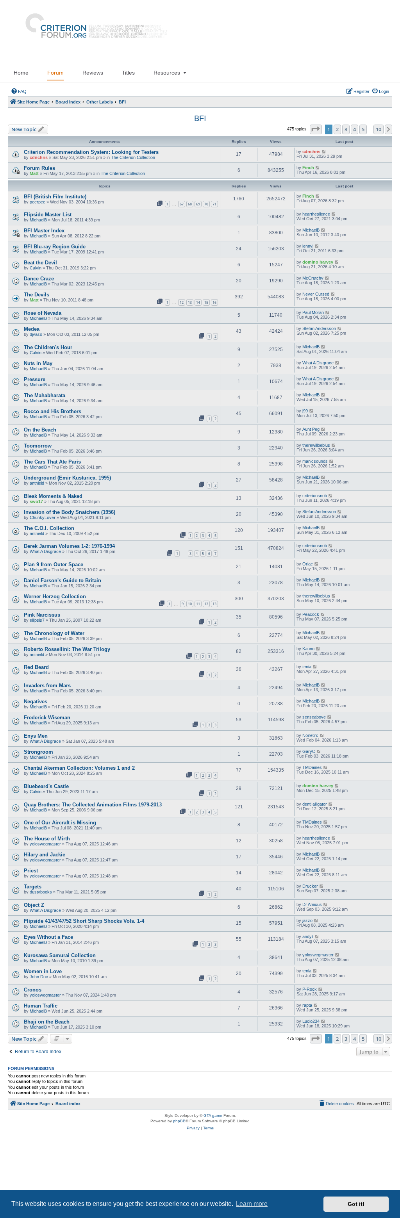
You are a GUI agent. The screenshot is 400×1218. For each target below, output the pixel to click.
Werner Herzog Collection (55, 596)
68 (190, 204)
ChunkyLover (42, 517)
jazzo (307, 920)
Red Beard (36, 667)
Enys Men (36, 736)
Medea (31, 329)
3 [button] (346, 129)
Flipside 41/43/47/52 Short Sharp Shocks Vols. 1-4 (84, 921)
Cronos (32, 990)
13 (190, 302)
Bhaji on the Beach (47, 1022)
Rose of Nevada (42, 313)
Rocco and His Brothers (52, 411)
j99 (305, 410)
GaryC (308, 751)
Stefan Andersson (319, 328)
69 (198, 204)
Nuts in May (38, 363)
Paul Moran (313, 312)
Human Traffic (40, 1006)
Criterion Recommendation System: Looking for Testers (91, 152)
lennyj (307, 246)
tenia (306, 666)
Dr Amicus (312, 904)
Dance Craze (39, 279)
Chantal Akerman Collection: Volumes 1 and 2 (79, 768)
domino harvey (317, 262)
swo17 (36, 501)
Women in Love (43, 971)
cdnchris (39, 157)
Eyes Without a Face (48, 937)
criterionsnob (314, 495)
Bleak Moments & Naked (53, 496)
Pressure (34, 379)
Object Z (34, 905)
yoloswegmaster (45, 844)
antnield (37, 483)
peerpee (37, 202)
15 (206, 302)
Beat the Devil (40, 263)
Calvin (35, 268)
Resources (167, 73)
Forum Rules (39, 168)
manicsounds (315, 461)
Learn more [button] (252, 1203)
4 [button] (354, 129)
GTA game (213, 1115)
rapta (307, 1005)
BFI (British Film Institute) (55, 197)
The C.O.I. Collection (49, 528)
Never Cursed (315, 294)
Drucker (310, 886)
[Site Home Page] (93, 31)
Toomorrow (38, 446)
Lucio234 (311, 1021)
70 (206, 204)
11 (198, 603)
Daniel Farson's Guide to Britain (62, 580)
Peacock (310, 614)
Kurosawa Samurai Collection (60, 955)
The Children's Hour (48, 347)
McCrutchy (312, 278)
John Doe (39, 976)
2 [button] (337, 129)
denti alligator (314, 804)
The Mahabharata (44, 395)
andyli (307, 936)
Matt (34, 173)
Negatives (35, 701)
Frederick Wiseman (47, 717)
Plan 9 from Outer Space (53, 564)
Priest (31, 871)
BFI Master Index (44, 231)
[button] (316, 129)
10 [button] (378, 129)
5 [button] (363, 129)
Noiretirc (310, 735)
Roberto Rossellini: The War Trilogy (67, 649)
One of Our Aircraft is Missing (60, 823)
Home (21, 73)
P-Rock (309, 989)
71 (214, 204)
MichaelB (38, 220)
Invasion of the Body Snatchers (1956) (69, 512)
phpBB (179, 1121)
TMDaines (312, 767)
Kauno (308, 648)
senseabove (314, 717)
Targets (32, 887)
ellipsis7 (37, 620)
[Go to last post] (324, 151)
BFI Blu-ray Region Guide (55, 247)
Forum (55, 73)
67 (182, 204)
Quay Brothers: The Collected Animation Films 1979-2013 (93, 805)
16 (214, 302)
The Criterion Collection (133, 157)
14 (198, 302)
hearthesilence (316, 214)
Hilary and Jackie (44, 855)
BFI (200, 118)
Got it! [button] (356, 1204)
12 (182, 302)
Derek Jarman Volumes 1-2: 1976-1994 (69, 546)
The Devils (36, 295)
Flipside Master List (47, 215)
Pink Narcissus (42, 615)
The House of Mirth (47, 839)
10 (190, 603)
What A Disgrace (318, 362)
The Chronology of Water (54, 633)
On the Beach (40, 430)
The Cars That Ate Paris (52, 462)
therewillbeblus (316, 445)
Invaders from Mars (47, 685)
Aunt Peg (311, 429)
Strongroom (38, 752)
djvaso (36, 334)
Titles (128, 73)
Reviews (92, 73)
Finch (308, 167)
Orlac (307, 564)
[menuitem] (19, 91)
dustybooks (41, 892)
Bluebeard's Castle (46, 786)
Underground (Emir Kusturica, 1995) (67, 478)
